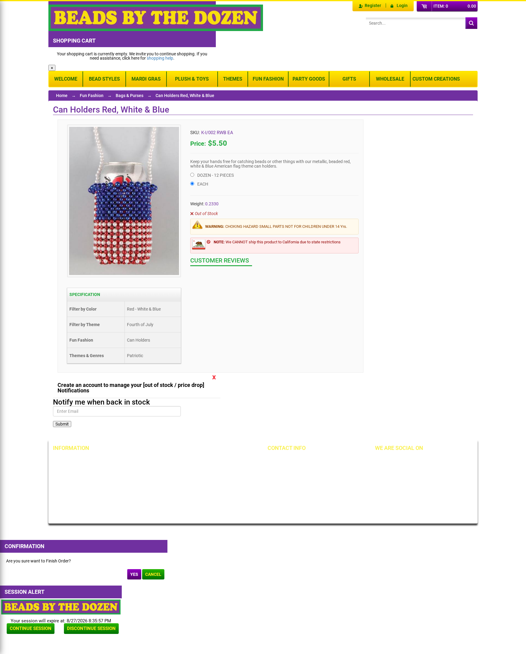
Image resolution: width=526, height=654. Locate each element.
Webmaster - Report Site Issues (150, 493)
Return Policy (140, 460)
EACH (202, 184)
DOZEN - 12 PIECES (215, 175)
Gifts (349, 79)
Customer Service (75, 491)
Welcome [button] (65, 79)
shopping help (160, 58)
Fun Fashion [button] (268, 79)
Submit (62, 424)
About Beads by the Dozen (84, 470)
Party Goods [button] (309, 79)
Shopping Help (141, 481)
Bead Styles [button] (104, 79)
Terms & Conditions (214, 470)
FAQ (131, 506)
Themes (232, 79)
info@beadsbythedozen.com (304, 470)
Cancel (153, 574)
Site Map (204, 460)
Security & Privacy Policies (152, 470)
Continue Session (30, 628)
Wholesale (390, 79)
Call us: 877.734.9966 (297, 460)
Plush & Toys (192, 79)
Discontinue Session (91, 628)
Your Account (72, 460)
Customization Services (81, 501)
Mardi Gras (146, 79)
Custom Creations (436, 79)
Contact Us (69, 481)
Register (373, 5)
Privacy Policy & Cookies (219, 481)
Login (402, 5)
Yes (134, 574)
